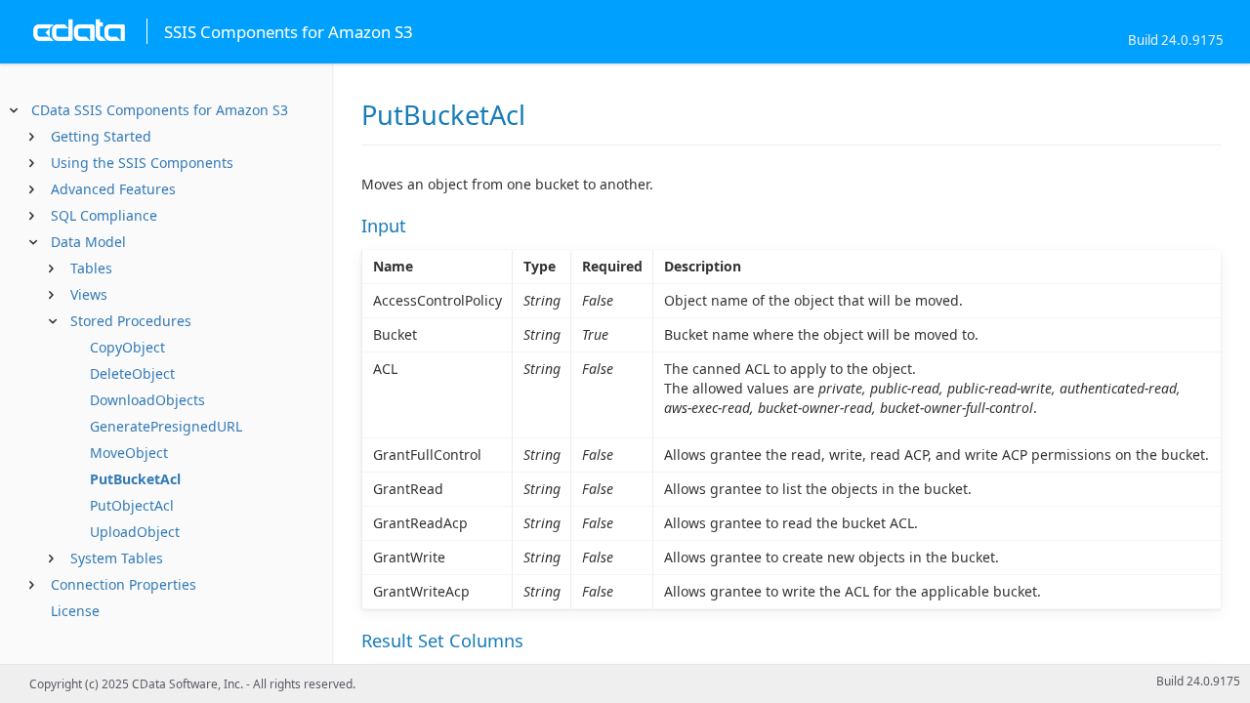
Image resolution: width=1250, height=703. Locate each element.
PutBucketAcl (135, 479)
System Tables (116, 558)
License (75, 610)
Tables (91, 268)
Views (88, 294)
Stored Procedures (130, 320)
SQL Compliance (104, 215)
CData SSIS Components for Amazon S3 (159, 110)
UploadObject (135, 531)
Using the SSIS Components (142, 162)
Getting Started (101, 136)
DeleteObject (132, 373)
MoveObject (129, 452)
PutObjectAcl (132, 505)
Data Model (88, 241)
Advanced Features (113, 189)
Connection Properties (123, 584)
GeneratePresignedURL (166, 426)
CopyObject (127, 347)
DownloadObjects (147, 400)
